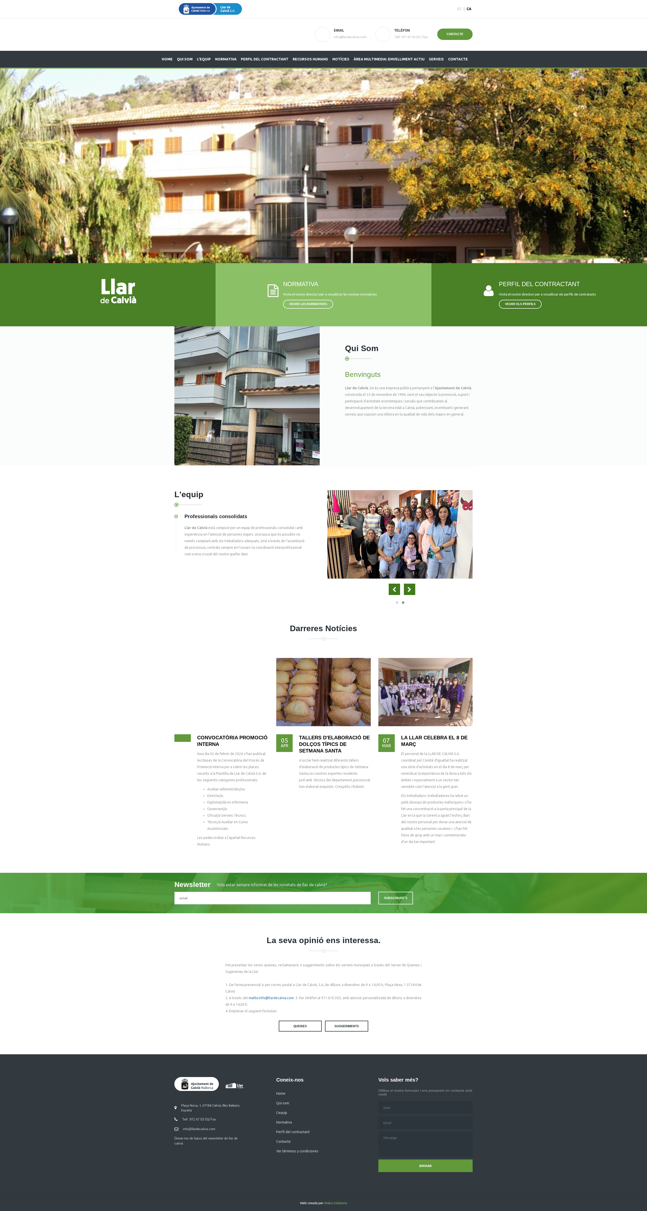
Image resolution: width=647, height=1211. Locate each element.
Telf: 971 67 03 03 (407, 37)
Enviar (425, 1166)
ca (469, 9)
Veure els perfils (520, 304)
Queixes (300, 1026)
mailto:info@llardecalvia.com (271, 998)
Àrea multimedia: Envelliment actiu (389, 59)
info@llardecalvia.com (199, 1129)
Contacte (455, 34)
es (459, 9)
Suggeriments (346, 1026)
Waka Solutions (335, 1203)
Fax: (425, 37)
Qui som (185, 59)
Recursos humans (310, 59)
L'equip (204, 59)
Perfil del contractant (264, 59)
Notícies (340, 59)
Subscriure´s (395, 898)
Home (167, 59)
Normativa (226, 59)
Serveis (436, 59)
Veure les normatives (308, 304)
